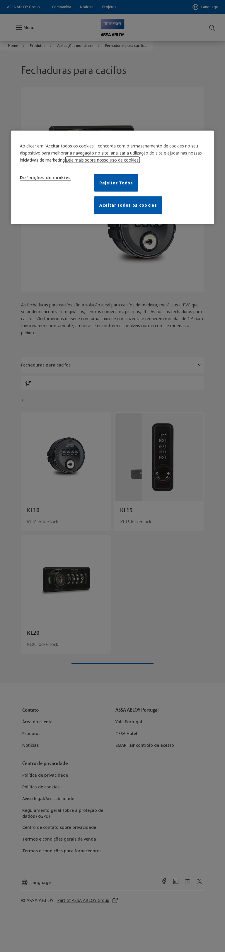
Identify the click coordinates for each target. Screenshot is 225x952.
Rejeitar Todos (116, 183)
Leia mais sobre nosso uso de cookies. (102, 160)
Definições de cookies (45, 177)
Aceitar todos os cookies (128, 205)
